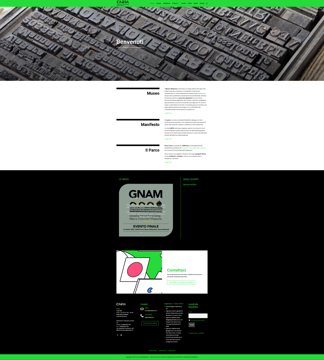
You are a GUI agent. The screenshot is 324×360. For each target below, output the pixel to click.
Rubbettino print (200, 148)
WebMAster (137, 202)
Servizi (183, 4)
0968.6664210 (149, 317)
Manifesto (166, 4)
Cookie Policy (163, 351)
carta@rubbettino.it (151, 310)
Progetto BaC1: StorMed (196, 333)
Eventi (202, 4)
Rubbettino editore (187, 148)
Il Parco (174, 4)
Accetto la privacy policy (198, 320)
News (196, 4)
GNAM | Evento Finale (146, 198)
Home (152, 4)
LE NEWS (124, 179)
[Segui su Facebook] (117, 335)
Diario (151, 202)
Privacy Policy (153, 351)
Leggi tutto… (169, 113)
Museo (158, 4)
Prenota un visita (150, 323)
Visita (190, 4)
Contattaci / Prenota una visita (181, 282)
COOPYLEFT (178, 357)
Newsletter (172, 351)
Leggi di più (146, 221)
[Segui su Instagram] (121, 335)
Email (190, 312)
